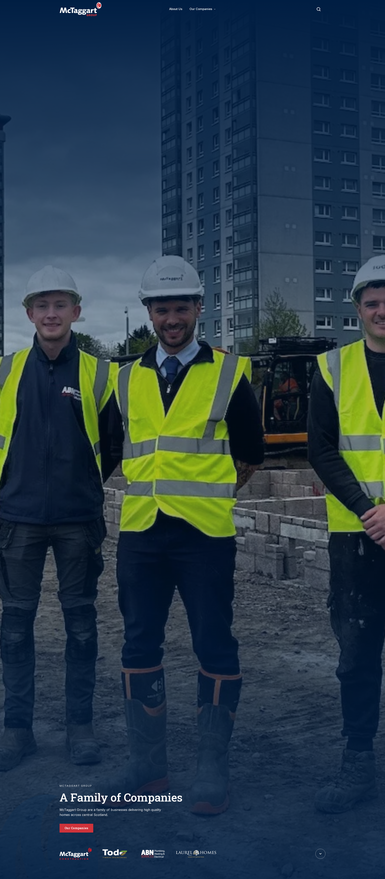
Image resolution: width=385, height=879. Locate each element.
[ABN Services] (153, 854)
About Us (175, 9)
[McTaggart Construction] (76, 854)
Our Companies (200, 9)
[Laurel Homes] (196, 854)
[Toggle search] (318, 9)
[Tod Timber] (115, 854)
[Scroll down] (320, 854)
